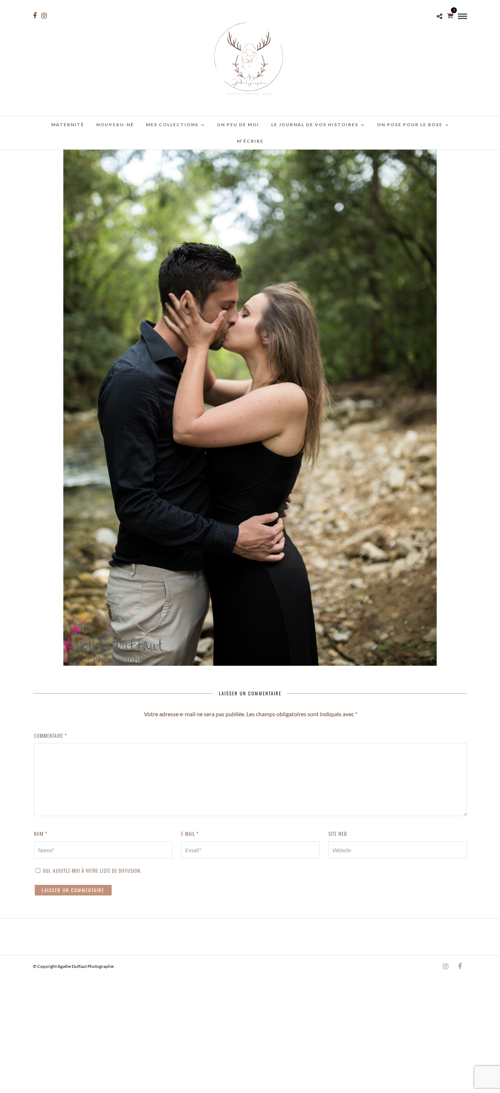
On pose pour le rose (410, 124)
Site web (337, 833)
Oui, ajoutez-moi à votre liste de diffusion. (91, 870)
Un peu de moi (238, 124)
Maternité (67, 124)
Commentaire (50, 735)
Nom (40, 833)
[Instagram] (44, 15)
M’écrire (250, 141)
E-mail (190, 833)
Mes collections (172, 124)
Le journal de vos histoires (314, 124)
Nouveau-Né (115, 124)
